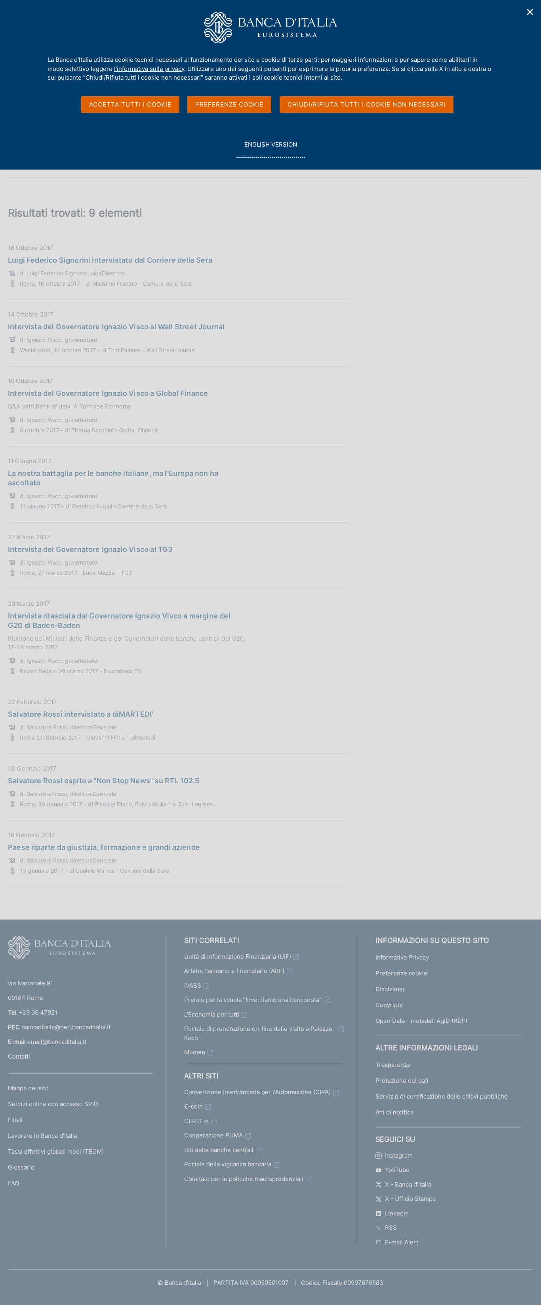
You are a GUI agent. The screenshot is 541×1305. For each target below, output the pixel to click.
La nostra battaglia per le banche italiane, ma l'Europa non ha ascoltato (113, 478)
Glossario (21, 1167)
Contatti (19, 1056)
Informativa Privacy (402, 957)
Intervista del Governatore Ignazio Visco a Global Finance (108, 393)
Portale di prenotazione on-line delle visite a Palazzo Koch (258, 1033)
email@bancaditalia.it (56, 1042)
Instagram (399, 1155)
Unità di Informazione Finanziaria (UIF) (237, 956)
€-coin (193, 1106)
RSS (391, 1227)
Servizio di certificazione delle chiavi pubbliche (441, 1096)
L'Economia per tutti (211, 1014)
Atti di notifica (394, 1112)
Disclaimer (390, 989)
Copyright (389, 1005)
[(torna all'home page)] (59, 949)
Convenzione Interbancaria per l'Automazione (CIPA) (257, 1092)
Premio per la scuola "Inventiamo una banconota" (253, 1000)
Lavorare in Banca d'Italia (42, 1135)
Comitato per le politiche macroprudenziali (243, 1179)
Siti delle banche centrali (218, 1150)
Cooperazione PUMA (213, 1135)
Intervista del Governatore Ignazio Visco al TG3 (90, 549)
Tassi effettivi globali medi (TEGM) (56, 1151)
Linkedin (397, 1213)
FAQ (13, 1183)
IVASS (192, 985)
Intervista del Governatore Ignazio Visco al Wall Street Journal (116, 326)
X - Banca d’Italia (408, 1184)
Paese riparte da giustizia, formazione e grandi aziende (104, 847)
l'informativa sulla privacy (149, 68)
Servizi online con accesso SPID (53, 1104)
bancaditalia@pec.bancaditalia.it (65, 1027)
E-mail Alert (401, 1242)
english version (270, 149)
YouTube (397, 1169)
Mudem (194, 1052)
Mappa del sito (28, 1088)
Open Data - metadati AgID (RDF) (421, 1021)
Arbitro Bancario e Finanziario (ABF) (234, 971)
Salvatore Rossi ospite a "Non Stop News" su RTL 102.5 (104, 781)
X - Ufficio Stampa (410, 1198)
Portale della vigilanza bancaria (227, 1164)
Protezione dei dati (402, 1080)
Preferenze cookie (401, 973)
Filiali (15, 1120)
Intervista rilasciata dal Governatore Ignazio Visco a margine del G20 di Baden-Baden (119, 621)
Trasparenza (392, 1064)
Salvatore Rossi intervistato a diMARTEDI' (80, 714)
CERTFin (196, 1121)
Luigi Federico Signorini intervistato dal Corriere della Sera (110, 260)
